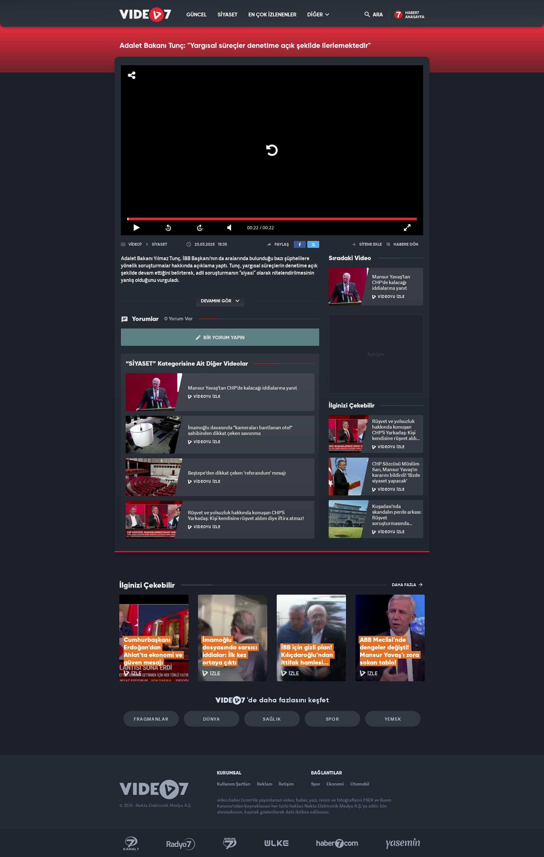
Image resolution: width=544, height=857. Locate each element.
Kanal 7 (131, 843)
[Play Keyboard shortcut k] (136, 227)
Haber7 (337, 843)
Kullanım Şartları (234, 784)
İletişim (286, 784)
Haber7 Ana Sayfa (409, 15)
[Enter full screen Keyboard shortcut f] (407, 227)
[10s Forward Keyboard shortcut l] (200, 227)
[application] (272, 150)
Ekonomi (335, 784)
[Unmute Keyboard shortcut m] (231, 227)
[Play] (272, 150)
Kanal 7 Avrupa (230, 843)
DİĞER (315, 15)
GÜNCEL (196, 15)
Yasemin (403, 843)
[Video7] (145, 14)
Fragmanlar (151, 719)
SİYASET (227, 15)
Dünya (211, 719)
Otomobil (359, 784)
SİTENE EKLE (370, 245)
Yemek (393, 719)
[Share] (131, 75)
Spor (332, 719)
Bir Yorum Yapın (223, 337)
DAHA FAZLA (404, 585)
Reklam (264, 784)
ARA (377, 15)
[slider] (272, 219)
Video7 (135, 245)
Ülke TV (276, 843)
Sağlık (272, 719)
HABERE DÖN (405, 245)
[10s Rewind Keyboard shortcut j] (168, 227)
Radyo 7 (181, 843)
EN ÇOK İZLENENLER (272, 15)
